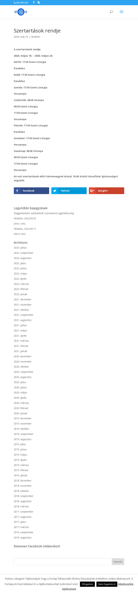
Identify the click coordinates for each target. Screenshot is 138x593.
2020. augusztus (22, 377)
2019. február (21, 470)
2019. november (22, 423)
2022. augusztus (22, 258)
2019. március (21, 465)
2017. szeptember (23, 511)
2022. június (20, 268)
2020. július (20, 382)
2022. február (21, 289)
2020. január (20, 413)
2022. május (20, 273)
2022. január (20, 294)
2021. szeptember (23, 314)
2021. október (21, 309)
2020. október (21, 366)
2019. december (22, 418)
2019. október (21, 428)
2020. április (20, 397)
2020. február (21, 408)
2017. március (21, 527)
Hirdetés (35, 36)
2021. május (20, 330)
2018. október (21, 491)
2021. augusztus (22, 320)
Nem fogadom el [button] (106, 584)
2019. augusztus (22, 439)
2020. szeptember (23, 371)
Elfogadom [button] (87, 584)
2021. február (21, 345)
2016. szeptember (23, 532)
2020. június (20, 387)
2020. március (21, 402)
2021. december (22, 299)
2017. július (20, 521)
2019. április (20, 459)
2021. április (20, 335)
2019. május (20, 454)
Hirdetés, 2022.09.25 (25, 218)
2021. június (20, 325)
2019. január (20, 475)
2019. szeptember (23, 434)
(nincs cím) (19, 223)
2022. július (20, 263)
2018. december (22, 480)
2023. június (20, 247)
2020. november (22, 361)
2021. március (21, 340)
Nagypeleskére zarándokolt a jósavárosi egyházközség (44, 213)
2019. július (20, 444)
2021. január (20, 351)
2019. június (20, 449)
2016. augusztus (22, 537)
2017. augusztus (22, 516)
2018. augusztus (22, 501)
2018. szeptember (23, 496)
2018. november (22, 485)
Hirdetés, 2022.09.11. (25, 228)
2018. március (21, 506)
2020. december (22, 356)
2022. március (21, 283)
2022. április (20, 278)
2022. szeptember (23, 252)
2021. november (22, 304)
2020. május (20, 392)
